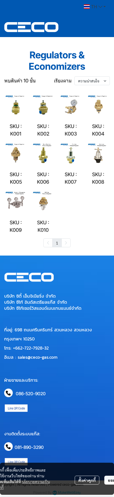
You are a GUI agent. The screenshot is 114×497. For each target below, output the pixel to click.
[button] (95, 6)
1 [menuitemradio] (57, 242)
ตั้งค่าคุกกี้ (87, 480)
